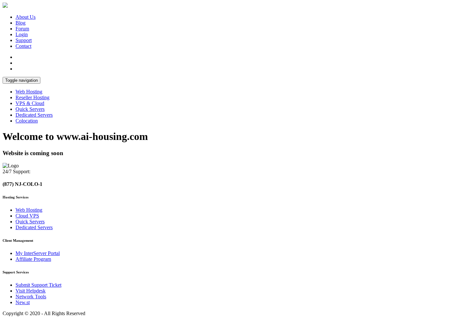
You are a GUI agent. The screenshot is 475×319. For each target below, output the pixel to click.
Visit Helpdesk (31, 290)
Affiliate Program (33, 259)
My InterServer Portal (38, 253)
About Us (26, 17)
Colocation (27, 120)
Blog (21, 23)
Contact (23, 46)
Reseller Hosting (32, 97)
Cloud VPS (27, 215)
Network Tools (31, 296)
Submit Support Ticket (38, 285)
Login (22, 34)
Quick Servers (30, 109)
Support (24, 40)
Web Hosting (29, 91)
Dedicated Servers (34, 115)
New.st (23, 302)
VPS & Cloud (30, 103)
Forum (22, 28)
